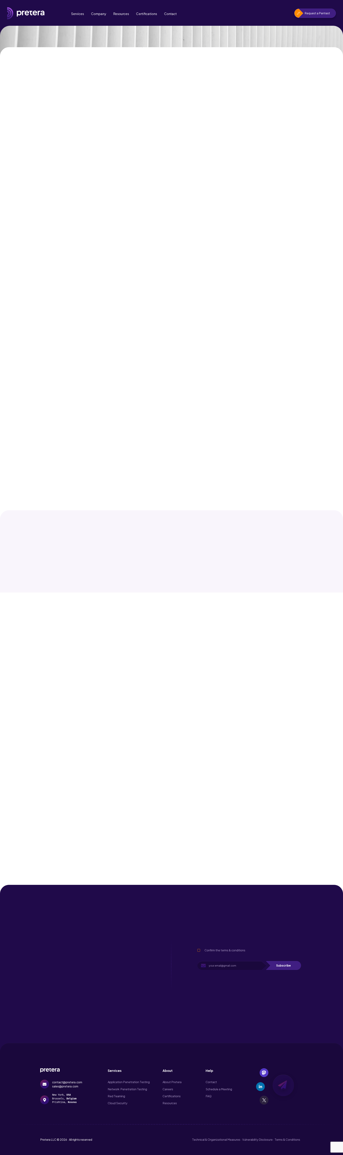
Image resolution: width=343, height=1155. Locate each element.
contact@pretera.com (67, 1082)
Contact (170, 14)
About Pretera (172, 1082)
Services (77, 14)
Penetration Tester (55, 1012)
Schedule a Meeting (219, 1089)
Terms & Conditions (287, 1139)
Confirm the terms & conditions (225, 950)
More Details (131, 953)
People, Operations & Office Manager (70, 949)
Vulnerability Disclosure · (258, 1139)
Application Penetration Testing (129, 1082)
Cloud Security (117, 1103)
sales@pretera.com (65, 1086)
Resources (121, 14)
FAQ (209, 1096)
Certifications (146, 14)
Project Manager (53, 996)
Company (98, 14)
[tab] (171, 718)
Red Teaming (116, 1096)
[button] (283, 965)
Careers (168, 1089)
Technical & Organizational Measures (216, 1139)
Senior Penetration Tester (60, 965)
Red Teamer (49, 980)
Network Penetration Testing (127, 1089)
